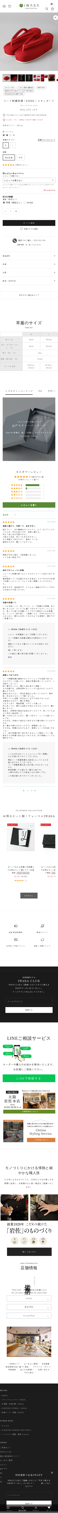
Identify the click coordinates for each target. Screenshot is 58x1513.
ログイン (3, 1464)
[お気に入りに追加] (31, 826)
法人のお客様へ (27, 1369)
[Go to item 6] (52, 78)
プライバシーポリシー (42, 1366)
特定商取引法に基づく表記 (17, 1366)
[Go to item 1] (14, 78)
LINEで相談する (29, 1078)
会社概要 (46, 1363)
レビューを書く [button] (29, 505)
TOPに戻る (29, 1372)
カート (49, 1510)
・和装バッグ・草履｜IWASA (12, 1412)
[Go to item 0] (6, 78)
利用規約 (12, 1369)
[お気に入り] (9, 6)
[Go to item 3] (29, 78)
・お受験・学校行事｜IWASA (12, 1404)
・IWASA (4, 1395)
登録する (29, 1503)
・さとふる (4, 1425)
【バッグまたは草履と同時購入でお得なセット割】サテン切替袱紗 (20, 870)
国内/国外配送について (9, 1456)
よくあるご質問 (31, 1363)
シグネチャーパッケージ (19, 391)
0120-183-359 (40, 240)
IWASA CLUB (5, 1452)
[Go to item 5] (44, 78)
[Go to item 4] (36, 78)
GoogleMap (29, 1315)
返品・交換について (42, 946)
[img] (9, 522)
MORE (29, 1298)
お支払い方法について (15, 946)
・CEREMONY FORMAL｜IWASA (13, 1408)
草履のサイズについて (46, 139)
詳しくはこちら (49, 190)
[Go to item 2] (21, 78)
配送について (42, 932)
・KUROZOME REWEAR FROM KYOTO (15, 1430)
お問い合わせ (44, 1369)
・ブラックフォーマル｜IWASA (13, 1399)
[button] (52, 4)
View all (29, 895)
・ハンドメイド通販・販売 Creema (14, 1434)
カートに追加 (29, 223)
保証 (40, 391)
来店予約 (29, 1306)
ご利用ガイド (14, 1363)
